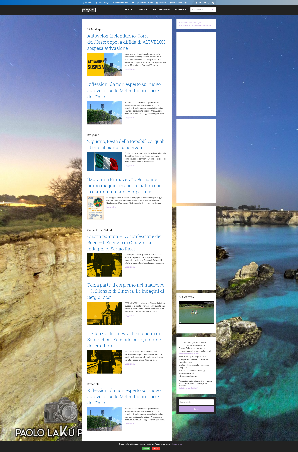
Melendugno (95, 29)
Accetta (146, 448)
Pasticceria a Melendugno (190, 22)
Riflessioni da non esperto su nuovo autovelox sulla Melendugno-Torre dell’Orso (124, 90)
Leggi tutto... (130, 69)
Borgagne (93, 135)
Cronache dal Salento (100, 230)
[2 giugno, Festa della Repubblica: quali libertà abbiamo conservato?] (104, 161)
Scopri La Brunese (122, 3)
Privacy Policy (103, 3)
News (127, 9)
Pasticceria (162, 3)
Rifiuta (156, 448)
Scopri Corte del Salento (143, 3)
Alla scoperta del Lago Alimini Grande (195, 25)
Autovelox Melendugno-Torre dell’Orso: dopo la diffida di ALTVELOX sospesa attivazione (126, 42)
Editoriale (180, 9)
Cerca (213, 9)
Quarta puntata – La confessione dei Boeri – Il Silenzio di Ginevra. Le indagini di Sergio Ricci (124, 242)
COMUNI (141, 9)
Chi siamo (88, 3)
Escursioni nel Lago (179, 3)
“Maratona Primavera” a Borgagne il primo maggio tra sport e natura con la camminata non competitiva (124, 185)
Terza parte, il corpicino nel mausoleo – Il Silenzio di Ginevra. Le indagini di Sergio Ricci (125, 291)
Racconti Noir (160, 9)
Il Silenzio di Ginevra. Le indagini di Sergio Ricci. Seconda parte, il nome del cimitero (124, 339)
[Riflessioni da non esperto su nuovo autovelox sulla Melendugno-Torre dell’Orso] (104, 112)
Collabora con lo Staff (188, 388)
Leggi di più (177, 444)
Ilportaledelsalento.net (189, 354)
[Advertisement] (196, 74)
